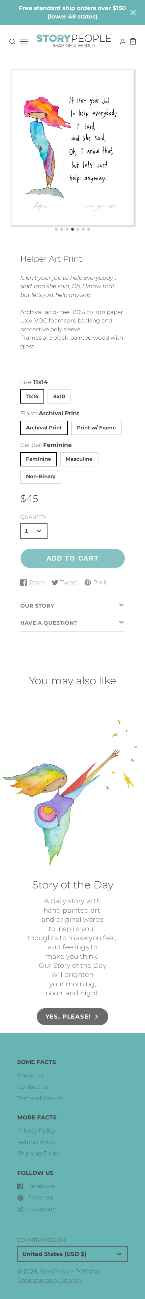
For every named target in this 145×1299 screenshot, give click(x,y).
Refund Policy (36, 1142)
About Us (30, 1075)
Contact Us (32, 1086)
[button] (56, 229)
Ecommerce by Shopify (49, 1280)
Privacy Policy (36, 1130)
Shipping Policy (38, 1153)
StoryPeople (56, 1271)
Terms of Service (40, 1098)
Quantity (33, 517)
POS (81, 1271)
